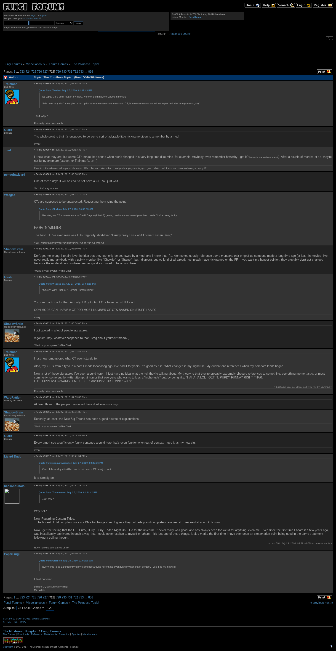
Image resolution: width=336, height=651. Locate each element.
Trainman (10, 84)
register (43, 15)
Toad (7, 150)
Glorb (8, 130)
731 (69, 71)
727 (45, 71)
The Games (9, 634)
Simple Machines (41, 618)
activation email (31, 18)
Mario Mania (50, 634)
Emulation (64, 634)
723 (22, 71)
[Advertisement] (168, 51)
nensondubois (14, 486)
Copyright (8, 647)
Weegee (9, 195)
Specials (76, 634)
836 (90, 71)
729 (58, 71)
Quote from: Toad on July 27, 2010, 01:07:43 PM (65, 90)
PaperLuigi (12, 554)
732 (75, 71)
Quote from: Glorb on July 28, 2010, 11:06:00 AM (66, 560)
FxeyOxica (195, 17)
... (18, 71)
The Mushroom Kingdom (20, 631)
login (33, 15)
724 (28, 71)
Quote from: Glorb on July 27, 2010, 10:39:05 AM (66, 209)
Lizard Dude (12, 456)
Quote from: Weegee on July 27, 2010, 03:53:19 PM (67, 284)
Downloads (23, 634)
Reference (36, 634)
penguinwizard (14, 174)
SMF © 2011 (23, 618)
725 (33, 71)
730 (64, 71)
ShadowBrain (13, 249)
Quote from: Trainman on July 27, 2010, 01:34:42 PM (68, 492)
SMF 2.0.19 (9, 618)
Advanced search (180, 33)
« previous (317, 602)
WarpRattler (12, 397)
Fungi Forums (51, 631)
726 (39, 71)
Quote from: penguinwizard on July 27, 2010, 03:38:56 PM (71, 463)
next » (329, 602)
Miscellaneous (90, 634)
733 (81, 71)
